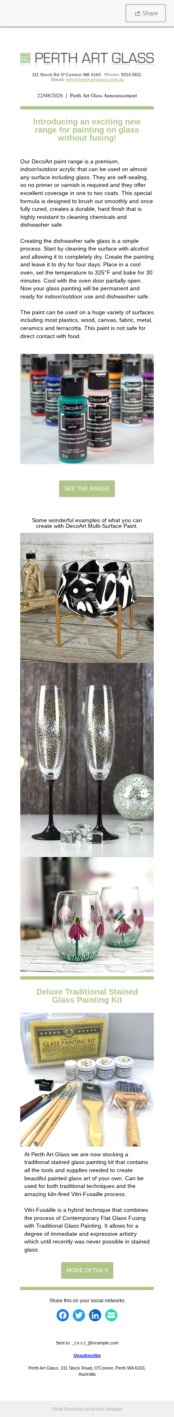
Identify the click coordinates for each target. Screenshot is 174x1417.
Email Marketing (67, 1408)
